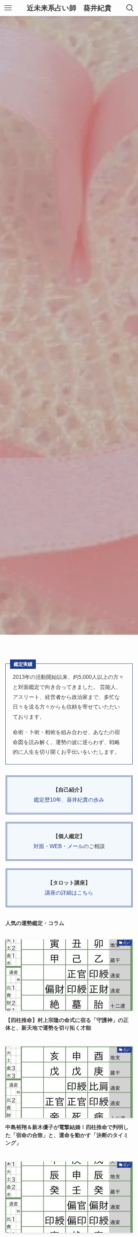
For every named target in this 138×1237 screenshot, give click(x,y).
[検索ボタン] (130, 8)
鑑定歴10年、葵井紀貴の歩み (69, 800)
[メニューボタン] (8, 8)
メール (75, 846)
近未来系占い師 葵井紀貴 (69, 8)
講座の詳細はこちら (69, 893)
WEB (56, 846)
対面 (38, 846)
